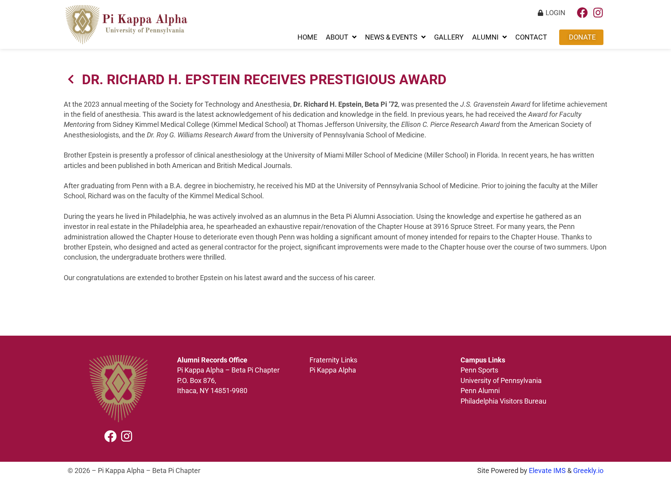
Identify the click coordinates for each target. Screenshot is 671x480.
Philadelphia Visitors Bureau (503, 401)
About (337, 37)
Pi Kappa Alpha (332, 370)
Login (555, 13)
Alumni (485, 37)
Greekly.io (588, 471)
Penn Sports (479, 370)
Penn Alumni (480, 391)
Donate (582, 37)
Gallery (449, 37)
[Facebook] (582, 12)
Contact (531, 37)
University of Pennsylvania (502, 381)
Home (307, 37)
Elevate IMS (547, 471)
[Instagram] (598, 12)
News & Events (391, 37)
